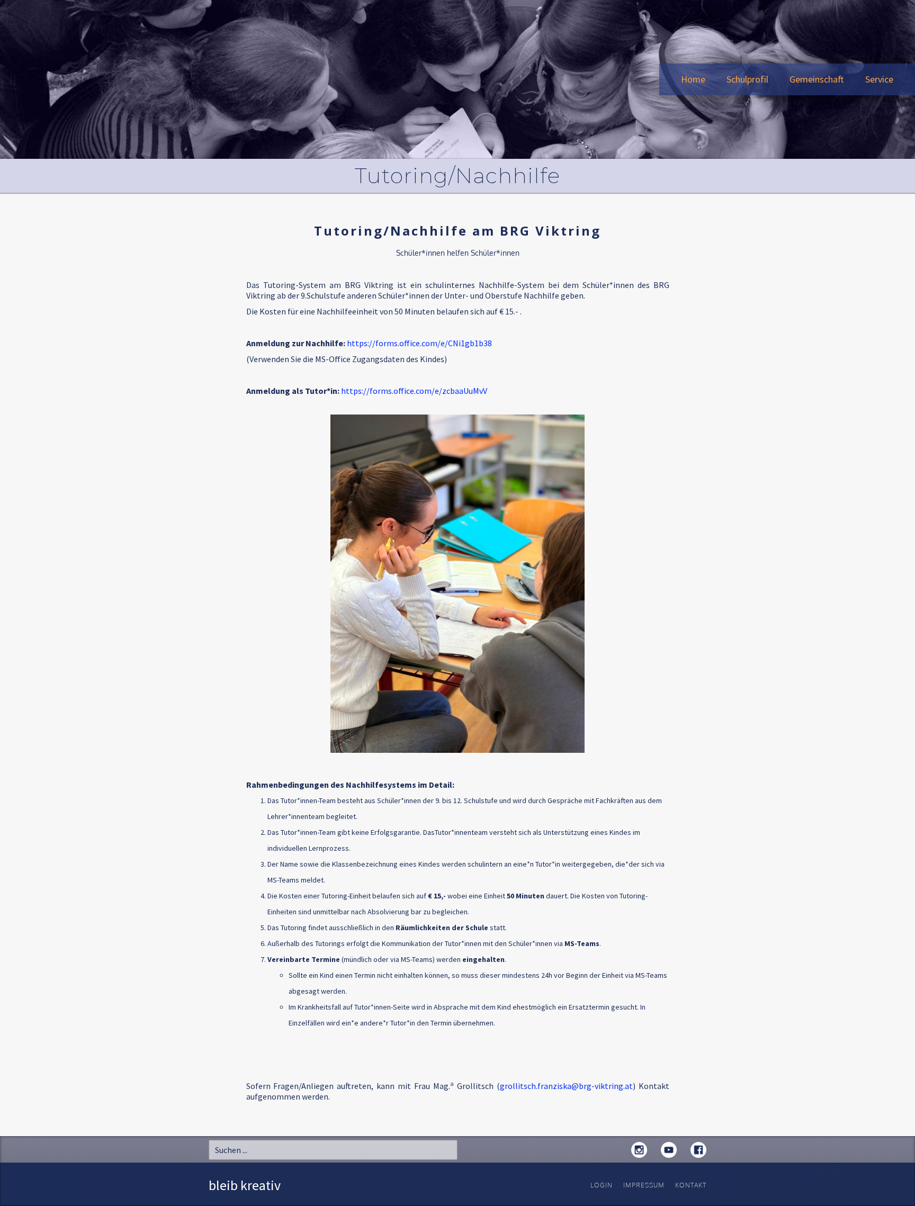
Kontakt (690, 1185)
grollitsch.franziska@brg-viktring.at (566, 1086)
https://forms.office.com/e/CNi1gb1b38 (419, 343)
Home (693, 79)
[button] (747, 79)
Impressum (644, 1185)
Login (601, 1185)
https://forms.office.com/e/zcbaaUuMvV (414, 390)
